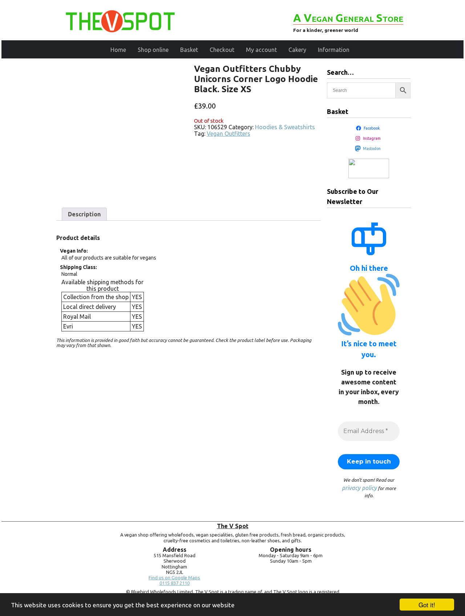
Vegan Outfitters (228, 133)
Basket (189, 49)
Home (118, 49)
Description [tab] (84, 214)
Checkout (222, 49)
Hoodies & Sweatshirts (285, 127)
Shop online (153, 49)
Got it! (426, 604)
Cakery (297, 49)
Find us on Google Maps (174, 577)
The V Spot (232, 526)
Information (333, 49)
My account (261, 49)
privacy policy (359, 488)
